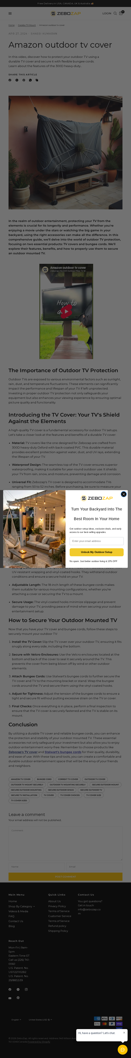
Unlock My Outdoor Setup (96, 552)
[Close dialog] (124, 494)
